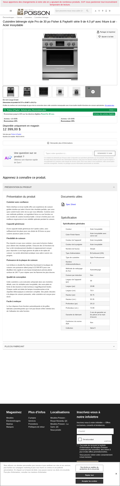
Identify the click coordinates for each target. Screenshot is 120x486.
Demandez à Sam (105, 153)
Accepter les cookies (89, 481)
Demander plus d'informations (61, 143)
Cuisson (19, 17)
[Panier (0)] (109, 10)
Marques (10, 427)
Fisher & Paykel (16, 134)
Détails (111, 110)
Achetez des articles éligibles (104, 114)
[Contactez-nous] (106, 10)
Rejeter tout (89, 475)
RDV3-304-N (20, 136)
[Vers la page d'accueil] (33, 10)
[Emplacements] (102, 10)
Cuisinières (28, 17)
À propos (32, 418)
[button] (10, 10)
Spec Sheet (71, 204)
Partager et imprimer (107, 32)
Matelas (9, 424)
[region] (60, 474)
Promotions (33, 424)
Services (32, 421)
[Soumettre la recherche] (87, 11)
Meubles (9, 418)
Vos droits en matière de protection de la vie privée (89, 468)
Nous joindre (55, 430)
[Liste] (99, 10)
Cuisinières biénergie (41, 17)
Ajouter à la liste (107, 37)
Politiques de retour (36, 427)
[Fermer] (116, 473)
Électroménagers (8, 17)
